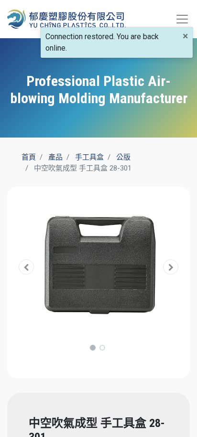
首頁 (29, 157)
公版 (123, 157)
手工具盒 (89, 157)
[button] (26, 267)
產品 (55, 157)
